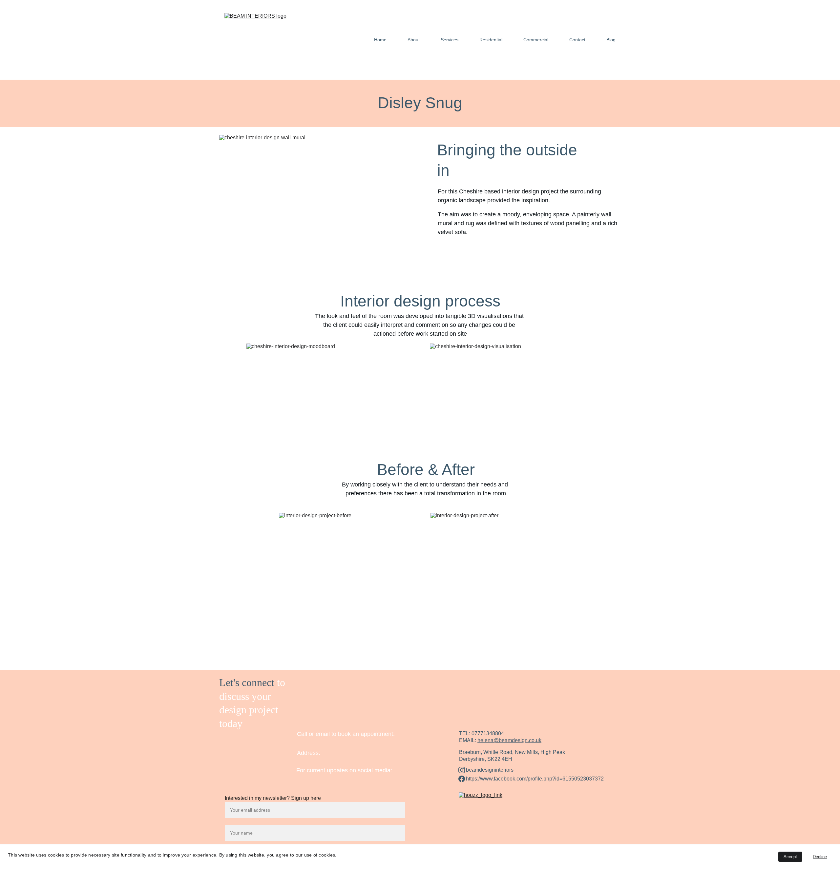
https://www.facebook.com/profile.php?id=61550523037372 (535, 778)
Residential (490, 39)
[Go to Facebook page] (461, 779)
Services (449, 39)
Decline (820, 856)
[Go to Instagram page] (461, 770)
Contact (577, 39)
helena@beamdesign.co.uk (509, 740)
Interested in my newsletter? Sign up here (273, 798)
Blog (611, 39)
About (414, 39)
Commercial (535, 39)
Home (380, 39)
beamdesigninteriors (490, 770)
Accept (790, 856)
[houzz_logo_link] (493, 797)
